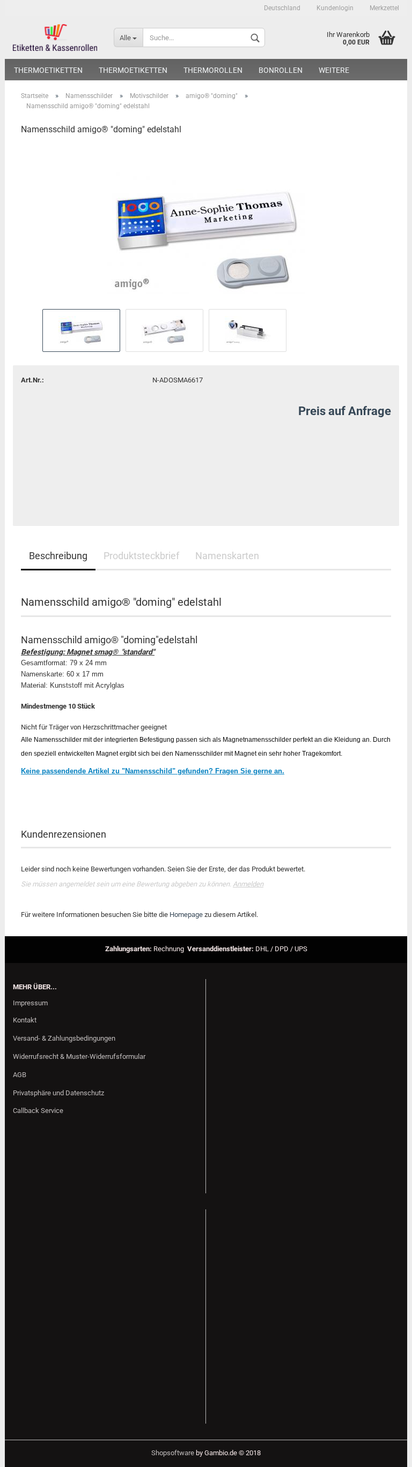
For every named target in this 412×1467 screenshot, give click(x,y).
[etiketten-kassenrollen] (55, 37)
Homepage (186, 915)
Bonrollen (281, 70)
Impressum (30, 1003)
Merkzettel (384, 8)
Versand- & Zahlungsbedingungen (64, 1038)
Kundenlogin (335, 8)
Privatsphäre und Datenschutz (58, 1093)
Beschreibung (58, 555)
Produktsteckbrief (141, 555)
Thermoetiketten (48, 70)
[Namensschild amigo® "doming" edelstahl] (206, 225)
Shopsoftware (172, 1453)
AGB (19, 1075)
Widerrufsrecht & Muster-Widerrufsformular (79, 1056)
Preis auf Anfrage (344, 411)
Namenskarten (227, 555)
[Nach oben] (382, 1451)
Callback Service (38, 1111)
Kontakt (24, 1020)
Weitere (334, 70)
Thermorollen (212, 70)
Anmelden (248, 884)
